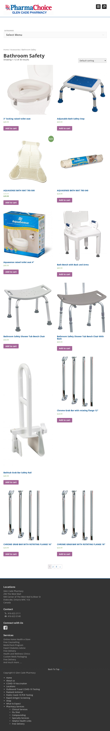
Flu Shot (16, 712)
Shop (8, 700)
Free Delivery (18, 723)
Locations (10, 686)
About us (10, 680)
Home (6, 49)
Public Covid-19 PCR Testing (19, 695)
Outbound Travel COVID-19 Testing (23, 689)
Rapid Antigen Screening (18, 697)
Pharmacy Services (15, 706)
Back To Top (54, 669)
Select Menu (14, 35)
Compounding (19, 715)
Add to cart (11, 128)
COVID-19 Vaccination (16, 683)
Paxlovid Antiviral (14, 692)
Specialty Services (20, 718)
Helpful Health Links (21, 720)
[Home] (28, 9)
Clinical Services (20, 709)
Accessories (15, 49)
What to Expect (13, 703)
